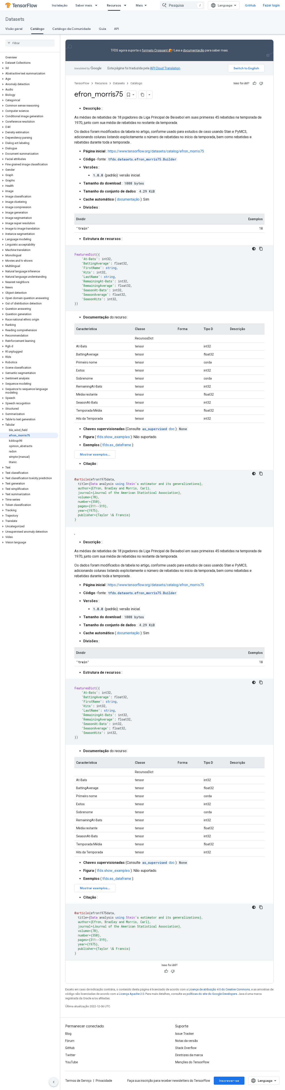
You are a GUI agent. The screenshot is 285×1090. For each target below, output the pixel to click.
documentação (193, 50)
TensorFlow (81, 83)
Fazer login (271, 5)
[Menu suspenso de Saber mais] (97, 5)
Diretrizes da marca (189, 1055)
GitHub (250, 5)
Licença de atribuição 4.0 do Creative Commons (219, 989)
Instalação (59, 5)
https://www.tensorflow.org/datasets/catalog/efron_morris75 (156, 151)
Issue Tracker (184, 1033)
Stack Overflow (186, 1048)
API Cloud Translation (165, 68)
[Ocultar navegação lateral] (53, 1082)
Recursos (114, 5)
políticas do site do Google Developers (212, 994)
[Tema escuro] (253, 248)
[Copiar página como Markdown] (142, 95)
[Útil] (254, 83)
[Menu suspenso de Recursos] (126, 5)
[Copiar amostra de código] (261, 248)
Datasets (14, 19)
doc (158, 429)
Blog (68, 1033)
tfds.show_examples (113, 437)
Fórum (69, 1041)
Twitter (70, 1055)
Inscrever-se (229, 1081)
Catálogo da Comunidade (71, 29)
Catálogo (37, 29)
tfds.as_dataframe (116, 445)
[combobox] (182, 5)
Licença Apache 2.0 (131, 994)
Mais (139, 5)
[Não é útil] (261, 83)
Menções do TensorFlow (192, 1062)
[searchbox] (30, 43)
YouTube (71, 1062)
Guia (102, 29)
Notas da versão (186, 1041)
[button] (29, 63)
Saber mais (83, 5)
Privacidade (104, 1080)
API (116, 29)
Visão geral (13, 29)
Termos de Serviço (78, 1080)
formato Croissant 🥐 (157, 50)
